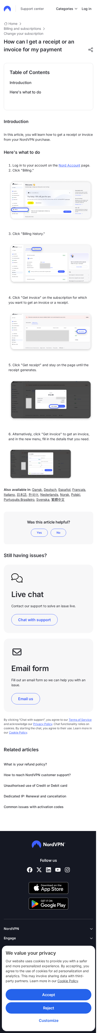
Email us (25, 698)
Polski (75, 494)
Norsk (64, 494)
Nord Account (69, 165)
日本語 (22, 494)
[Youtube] (58, 870)
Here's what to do (25, 92)
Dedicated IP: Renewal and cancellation (35, 796)
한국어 (33, 494)
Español (64, 490)
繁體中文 (58, 499)
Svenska (42, 499)
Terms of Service (80, 719)
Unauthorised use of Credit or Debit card (35, 785)
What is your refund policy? (25, 764)
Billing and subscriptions (22, 28)
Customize (48, 1020)
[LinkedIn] (48, 870)
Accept (48, 994)
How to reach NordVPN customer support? (37, 775)
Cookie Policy (67, 981)
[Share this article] (90, 49)
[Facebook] (29, 870)
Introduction (21, 82)
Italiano (9, 494)
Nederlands (49, 494)
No (58, 532)
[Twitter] (39, 870)
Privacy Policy (42, 724)
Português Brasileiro (19, 499)
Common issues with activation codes (34, 807)
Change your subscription (23, 33)
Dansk (37, 490)
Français (78, 490)
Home (12, 24)
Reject (48, 1008)
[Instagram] (67, 870)
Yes (39, 532)
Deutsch (50, 490)
